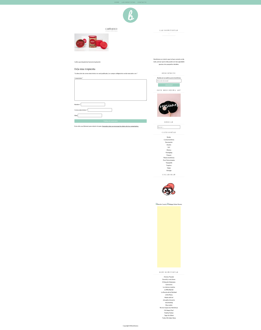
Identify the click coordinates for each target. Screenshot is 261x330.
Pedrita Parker (169, 313)
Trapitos (169, 165)
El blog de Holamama (168, 282)
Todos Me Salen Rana (169, 318)
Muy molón (168, 305)
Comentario (78, 78)
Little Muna (169, 295)
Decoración (169, 142)
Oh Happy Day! (169, 310)
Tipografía (169, 163)
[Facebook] (169, 69)
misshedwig (169, 302)
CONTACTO (142, 2)
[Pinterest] (172, 69)
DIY (169, 147)
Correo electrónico (80, 110)
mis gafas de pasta (169, 300)
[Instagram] (176, 69)
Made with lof (169, 297)
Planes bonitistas (168, 157)
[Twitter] (165, 69)
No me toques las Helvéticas (169, 307)
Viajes (169, 168)
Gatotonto (168, 284)
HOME (116, 2)
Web (75, 115)
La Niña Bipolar (169, 290)
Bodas (169, 137)
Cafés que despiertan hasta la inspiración (87, 62)
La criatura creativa (169, 287)
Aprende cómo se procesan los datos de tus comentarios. (120, 126)
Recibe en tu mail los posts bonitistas (169, 78)
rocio (115, 31)
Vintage (168, 170)
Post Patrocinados (169, 160)
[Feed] (161, 69)
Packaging (169, 152)
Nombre (77, 104)
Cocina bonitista (169, 140)
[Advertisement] (169, 236)
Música (169, 150)
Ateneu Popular (169, 277)
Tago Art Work (169, 315)
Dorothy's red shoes (168, 279)
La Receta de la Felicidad (169, 292)
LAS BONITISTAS (128, 2)
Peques (168, 155)
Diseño (169, 145)
